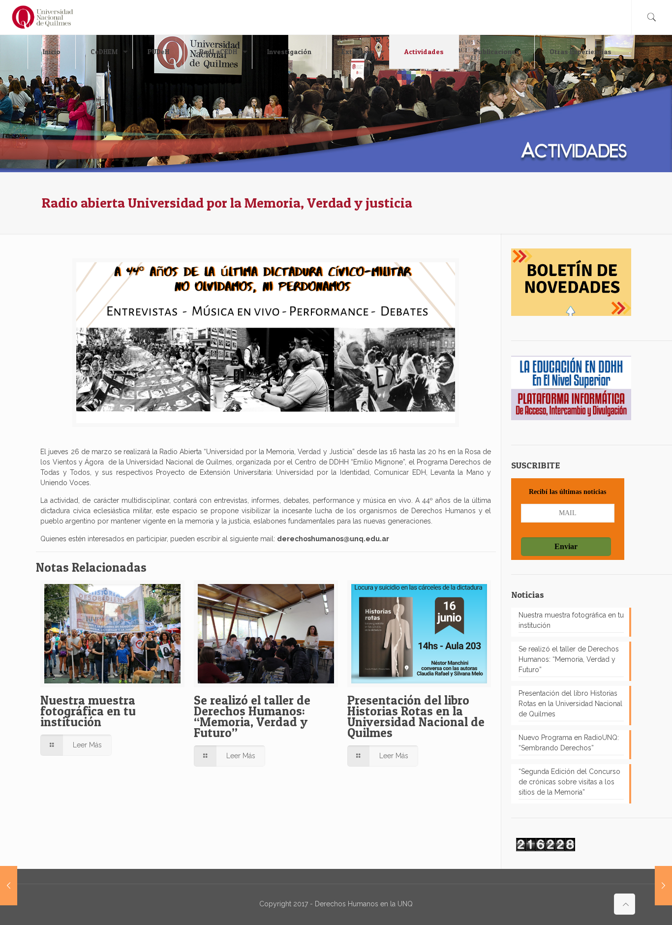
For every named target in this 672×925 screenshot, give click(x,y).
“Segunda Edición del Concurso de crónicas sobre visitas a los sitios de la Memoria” (569, 782)
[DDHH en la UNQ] (42, 17)
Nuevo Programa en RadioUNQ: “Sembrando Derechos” (569, 743)
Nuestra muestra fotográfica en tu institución (88, 711)
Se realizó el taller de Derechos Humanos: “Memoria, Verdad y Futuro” (252, 716)
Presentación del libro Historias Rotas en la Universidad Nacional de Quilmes (416, 716)
